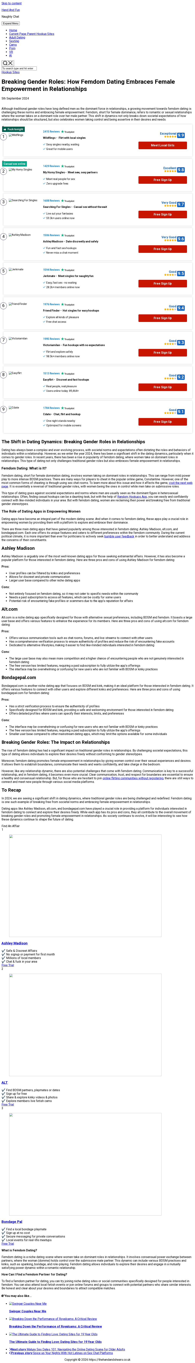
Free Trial (8, 965)
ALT (5, 1083)
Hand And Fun (11, 10)
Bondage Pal (12, 1222)
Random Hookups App (132, 497)
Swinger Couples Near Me (27, 1311)
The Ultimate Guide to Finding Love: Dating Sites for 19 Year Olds (55, 1342)
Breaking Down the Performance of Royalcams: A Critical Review (55, 1326)
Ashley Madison (15, 943)
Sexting (14, 41)
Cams (13, 45)
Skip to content (12, 3)
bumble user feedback (119, 536)
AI (10, 55)
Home (13, 30)
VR (11, 52)
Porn (12, 48)
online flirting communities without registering (133, 778)
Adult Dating (17, 37)
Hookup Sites (31, 34)
